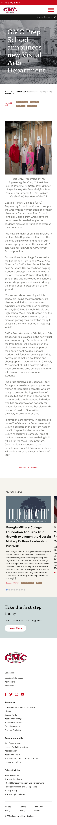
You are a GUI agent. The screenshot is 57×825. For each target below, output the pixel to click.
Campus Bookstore (13, 730)
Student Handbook (13, 779)
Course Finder (11, 715)
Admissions (10, 682)
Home (7, 92)
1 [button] (7, 590)
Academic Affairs (12, 754)
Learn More (15, 628)
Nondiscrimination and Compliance (21, 787)
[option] (28, 540)
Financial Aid (10, 685)
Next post (34, 467)
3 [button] (12, 590)
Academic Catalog (13, 719)
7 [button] (22, 590)
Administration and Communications (21, 758)
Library (8, 711)
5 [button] (17, 590)
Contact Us (10, 673)
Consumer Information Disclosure (20, 707)
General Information (14, 738)
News (13, 92)
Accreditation (11, 751)
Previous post (24, 467)
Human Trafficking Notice (16, 747)
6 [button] (19, 590)
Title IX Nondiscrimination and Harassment (24, 783)
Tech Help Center (13, 726)
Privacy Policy (11, 790)
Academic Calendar (14, 722)
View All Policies (12, 775)
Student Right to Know (15, 794)
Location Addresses (14, 678)
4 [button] (14, 590)
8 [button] (24, 590)
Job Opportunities (13, 743)
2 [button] (9, 590)
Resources (10, 702)
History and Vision (13, 762)
